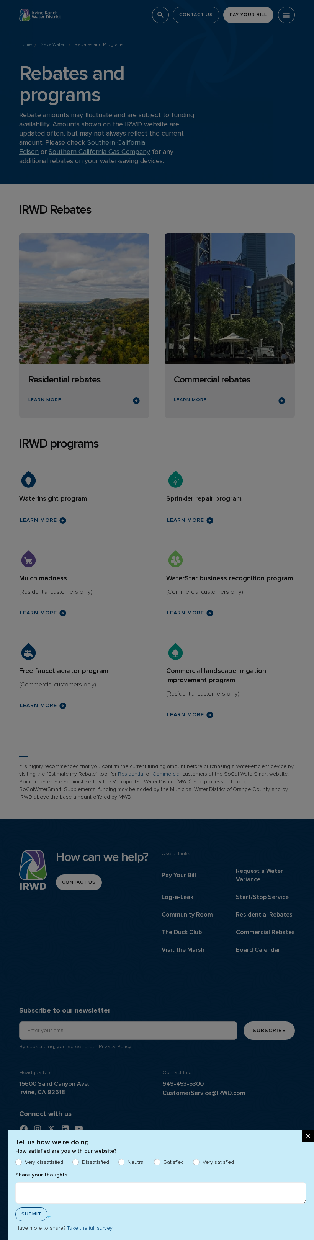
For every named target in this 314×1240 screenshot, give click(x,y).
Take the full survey (90, 1228)
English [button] (31, 1217)
